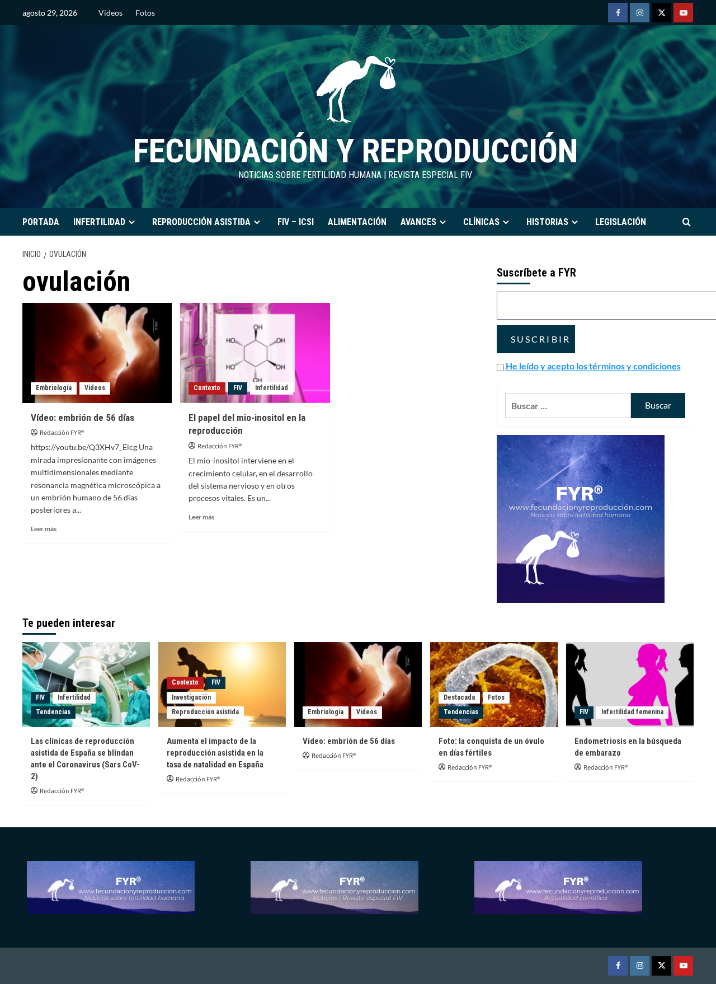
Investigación (191, 697)
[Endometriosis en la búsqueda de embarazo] (630, 684)
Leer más (43, 528)
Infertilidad (271, 388)
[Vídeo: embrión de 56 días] (97, 352)
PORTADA (40, 222)
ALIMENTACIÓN (357, 222)
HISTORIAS (547, 222)
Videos (110, 12)
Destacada (459, 697)
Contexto (207, 388)
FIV (237, 388)
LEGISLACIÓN (620, 222)
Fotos (145, 12)
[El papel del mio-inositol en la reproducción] (254, 352)
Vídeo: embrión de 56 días (82, 417)
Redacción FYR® (62, 433)
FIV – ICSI (295, 222)
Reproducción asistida (205, 712)
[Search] (687, 222)
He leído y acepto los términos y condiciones (593, 365)
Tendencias (53, 712)
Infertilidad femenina (632, 712)
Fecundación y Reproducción (355, 151)
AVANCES (418, 222)
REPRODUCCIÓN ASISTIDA (201, 222)
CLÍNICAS (481, 222)
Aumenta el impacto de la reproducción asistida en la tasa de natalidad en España (215, 753)
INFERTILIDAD (99, 222)
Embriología (54, 388)
